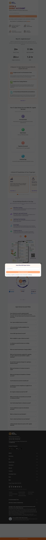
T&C (15, 274)
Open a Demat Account (23, 272)
